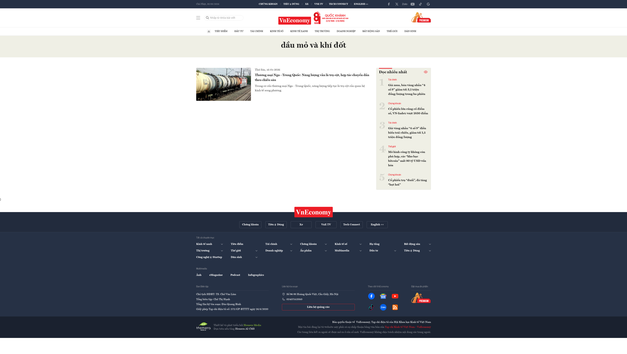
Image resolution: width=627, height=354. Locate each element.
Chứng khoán (268, 4)
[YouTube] (412, 4)
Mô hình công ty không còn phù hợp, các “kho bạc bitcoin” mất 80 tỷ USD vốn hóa (407, 159)
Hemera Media (252, 325)
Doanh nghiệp (346, 31)
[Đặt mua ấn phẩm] (421, 17)
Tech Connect (338, 4)
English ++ (361, 4)
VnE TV (318, 4)
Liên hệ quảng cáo (318, 307)
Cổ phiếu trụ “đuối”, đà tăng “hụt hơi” (407, 182)
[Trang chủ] (209, 31)
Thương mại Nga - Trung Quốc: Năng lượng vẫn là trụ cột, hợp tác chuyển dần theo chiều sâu (312, 78)
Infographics (256, 275)
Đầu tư (238, 31)
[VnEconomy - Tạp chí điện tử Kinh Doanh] (313, 212)
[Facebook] (389, 4)
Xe (307, 4)
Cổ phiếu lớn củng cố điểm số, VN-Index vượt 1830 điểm (408, 111)
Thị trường (322, 31)
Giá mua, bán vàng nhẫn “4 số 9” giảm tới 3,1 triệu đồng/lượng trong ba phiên (406, 90)
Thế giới (392, 31)
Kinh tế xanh (299, 31)
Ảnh (198, 275)
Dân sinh (410, 31)
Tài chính (256, 31)
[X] (396, 4)
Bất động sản (371, 31)
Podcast (235, 275)
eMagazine (216, 275)
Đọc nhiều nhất (393, 72)
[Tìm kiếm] (207, 17)
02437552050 (294, 299)
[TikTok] (420, 4)
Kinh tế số (276, 31)
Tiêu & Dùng (291, 4)
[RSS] (395, 307)
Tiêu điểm (221, 31)
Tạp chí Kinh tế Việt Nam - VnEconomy (408, 327)
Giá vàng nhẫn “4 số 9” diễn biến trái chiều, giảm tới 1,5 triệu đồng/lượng (407, 133)
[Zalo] (404, 4)
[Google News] (428, 4)
